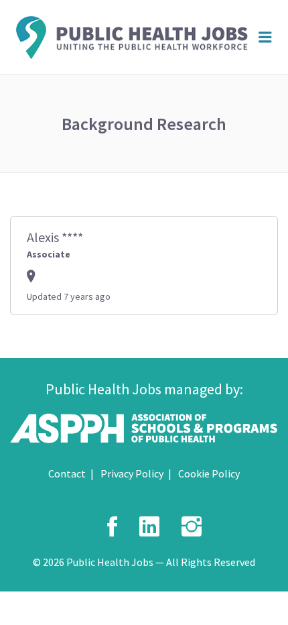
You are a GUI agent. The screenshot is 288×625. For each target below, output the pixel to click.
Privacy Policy (131, 473)
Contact (67, 473)
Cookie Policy (209, 473)
